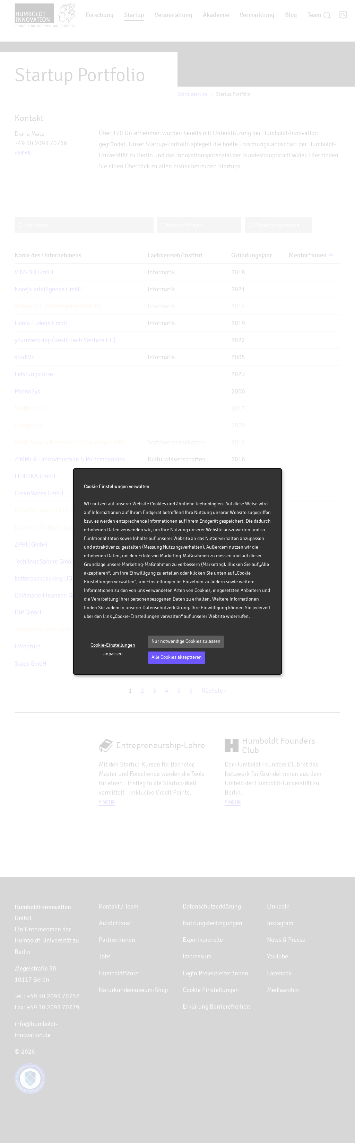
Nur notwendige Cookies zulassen (185, 641)
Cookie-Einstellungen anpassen (112, 649)
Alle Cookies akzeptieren (176, 657)
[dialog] (177, 571)
